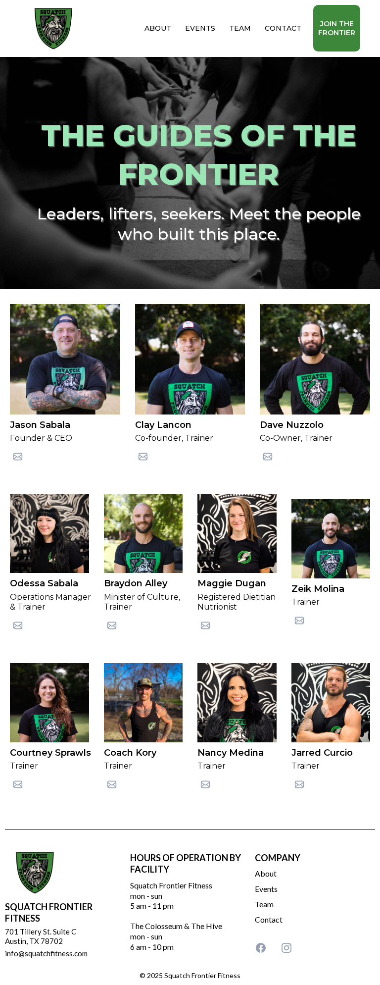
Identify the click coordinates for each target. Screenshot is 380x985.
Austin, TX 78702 (34, 940)
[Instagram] (286, 948)
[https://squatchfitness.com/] (53, 27)
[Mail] (18, 456)
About (266, 873)
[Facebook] (261, 948)
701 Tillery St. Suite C (40, 931)
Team (264, 904)
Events (266, 888)
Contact (269, 919)
